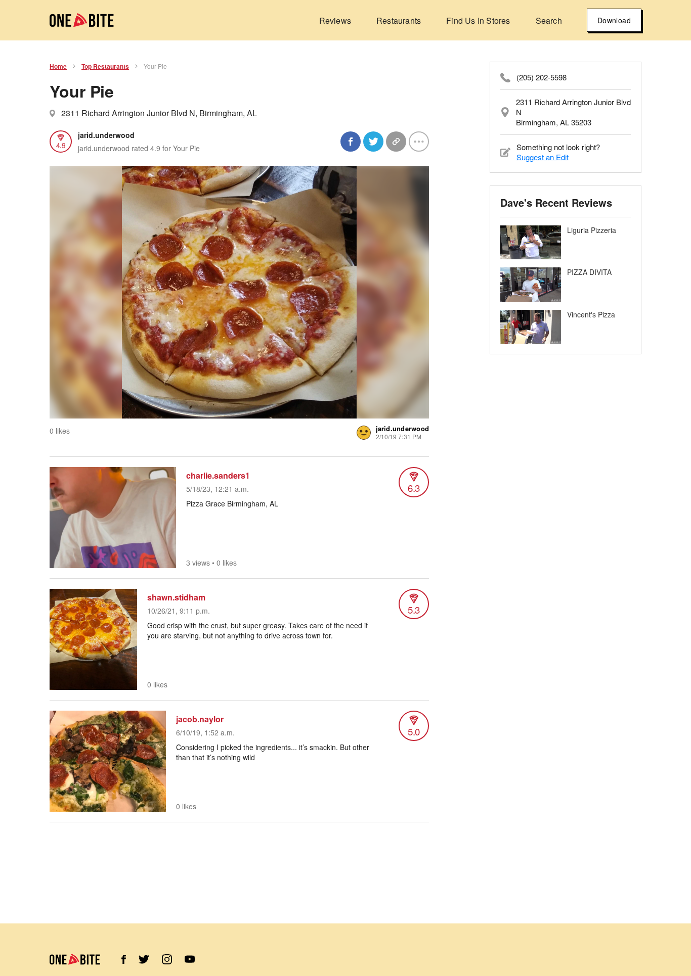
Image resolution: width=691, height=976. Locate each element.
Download (614, 20)
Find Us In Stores (478, 20)
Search (549, 20)
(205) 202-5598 (541, 77)
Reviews (335, 20)
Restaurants (398, 20)
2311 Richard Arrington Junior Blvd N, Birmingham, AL (159, 113)
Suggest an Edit (542, 157)
